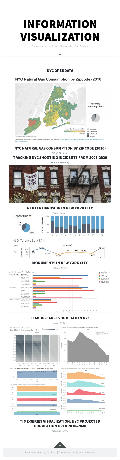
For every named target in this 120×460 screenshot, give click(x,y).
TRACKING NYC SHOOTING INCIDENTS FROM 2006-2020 (60, 157)
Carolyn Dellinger (60, 323)
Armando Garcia (60, 430)
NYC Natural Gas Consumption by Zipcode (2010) (60, 148)
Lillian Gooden (60, 213)
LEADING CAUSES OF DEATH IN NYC (60, 318)
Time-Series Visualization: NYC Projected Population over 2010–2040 (60, 423)
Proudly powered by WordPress (41, 452)
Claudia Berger (60, 267)
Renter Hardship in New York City (60, 208)
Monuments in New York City (60, 262)
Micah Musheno (60, 153)
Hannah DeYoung (60, 162)
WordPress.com (87, 452)
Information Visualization (60, 30)
